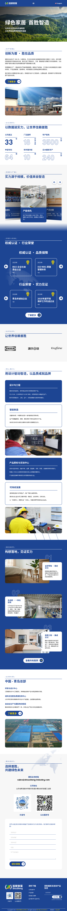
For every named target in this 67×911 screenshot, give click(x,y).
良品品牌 (57, 909)
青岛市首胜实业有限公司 (22, 909)
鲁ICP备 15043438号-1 (42, 909)
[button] (33, 3)
